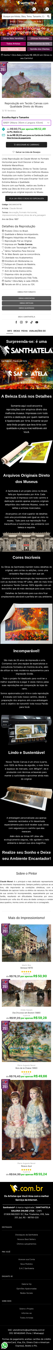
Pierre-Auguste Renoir (26, 1065)
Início (12, 21)
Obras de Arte (33, 21)
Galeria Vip (13, 49)
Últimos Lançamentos (26, 1244)
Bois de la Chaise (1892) (26, 1068)
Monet (20, 215)
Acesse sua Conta (26, 1259)
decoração (13, 212)
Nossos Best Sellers (26, 1239)
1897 (16, 219)
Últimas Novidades (40, 38)
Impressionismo (18, 24)
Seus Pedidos (26, 1264)
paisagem (41, 215)
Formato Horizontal (28, 212)
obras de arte (30, 215)
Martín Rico (26, 965)
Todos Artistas (13, 43)
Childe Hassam (26, 1010)
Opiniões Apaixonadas (26, 1288)
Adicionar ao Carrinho (27, 145)
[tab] (9, 331)
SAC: (26, 1330)
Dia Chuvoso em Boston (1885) (26, 1013)
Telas (21, 21)
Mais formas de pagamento (19, 138)
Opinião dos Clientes (40, 49)
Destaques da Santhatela (26, 1235)
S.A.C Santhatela (26, 1268)
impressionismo (9, 215)
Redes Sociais (26, 1293)
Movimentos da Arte (39, 43)
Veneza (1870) (26, 968)
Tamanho (24, 117)
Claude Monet (36, 24)
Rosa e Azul (26, 1166)
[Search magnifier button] (48, 16)
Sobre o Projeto (26, 1309)
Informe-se (26, 1313)
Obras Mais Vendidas (13, 38)
